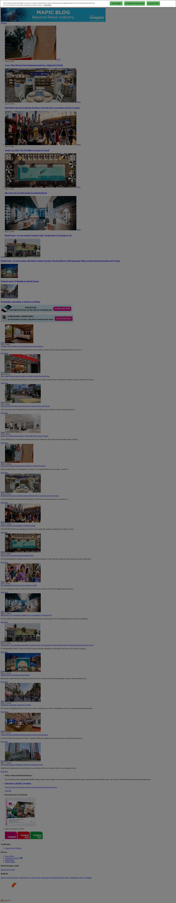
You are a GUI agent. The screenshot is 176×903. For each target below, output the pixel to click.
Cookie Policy (48, 5)
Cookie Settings (116, 3)
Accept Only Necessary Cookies (134, 3)
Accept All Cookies (153, 3)
